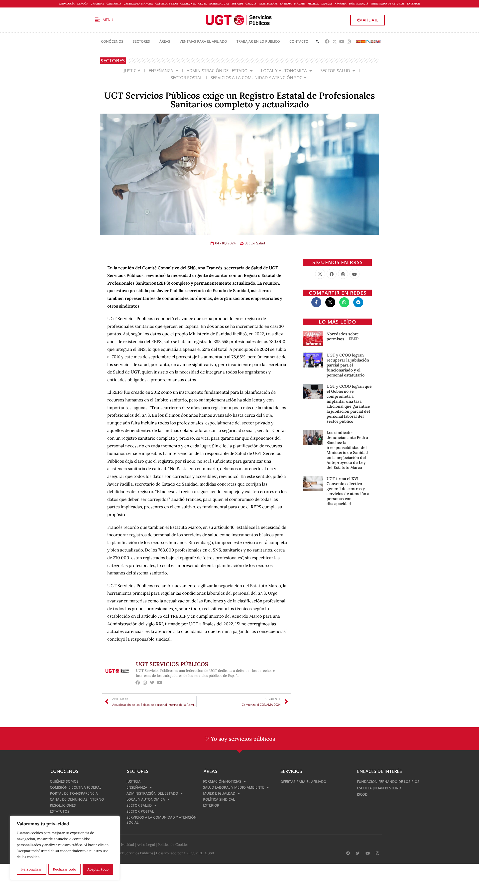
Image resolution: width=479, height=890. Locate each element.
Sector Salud (335, 70)
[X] (320, 274)
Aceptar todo (98, 869)
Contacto (298, 41)
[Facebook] (327, 41)
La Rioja (286, 3)
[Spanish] (358, 41)
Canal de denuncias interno (77, 799)
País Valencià (358, 3)
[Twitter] (152, 682)
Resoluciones (63, 805)
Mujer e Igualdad (219, 793)
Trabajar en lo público (258, 41)
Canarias (97, 3)
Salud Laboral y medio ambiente (233, 787)
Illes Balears (268, 3)
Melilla (313, 3)
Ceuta (202, 3)
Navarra (341, 3)
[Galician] (368, 41)
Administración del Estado (217, 70)
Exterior (413, 3)
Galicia (250, 3)
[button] (317, 41)
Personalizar (31, 869)
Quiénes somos (64, 781)
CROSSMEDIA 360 (199, 853)
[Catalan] (363, 41)
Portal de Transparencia (74, 793)
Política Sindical (219, 799)
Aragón (82, 3)
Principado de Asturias (388, 3)
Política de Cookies (173, 844)
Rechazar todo (64, 869)
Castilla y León (166, 3)
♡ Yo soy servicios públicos (239, 738)
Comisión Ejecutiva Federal (75, 787)
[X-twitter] (334, 41)
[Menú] (97, 20)
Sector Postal (186, 77)
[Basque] (373, 41)
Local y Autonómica (284, 70)
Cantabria (114, 3)
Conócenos (112, 41)
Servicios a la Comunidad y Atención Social (260, 77)
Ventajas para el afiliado (203, 41)
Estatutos (59, 811)
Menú (108, 19)
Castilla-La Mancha (138, 3)
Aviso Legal (146, 844)
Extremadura (219, 3)
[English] (378, 41)
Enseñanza (161, 70)
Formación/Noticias (222, 781)
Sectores (141, 41)
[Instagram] (349, 41)
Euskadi (237, 3)
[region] (65, 848)
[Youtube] (341, 41)
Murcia (326, 3)
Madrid (299, 3)
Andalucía (67, 3)
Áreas (164, 41)
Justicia (132, 70)
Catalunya (188, 3)
